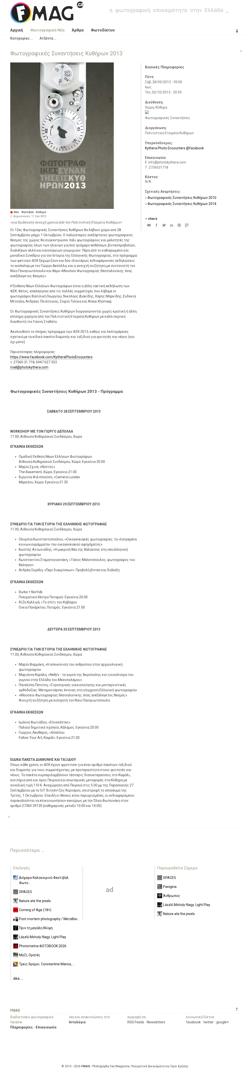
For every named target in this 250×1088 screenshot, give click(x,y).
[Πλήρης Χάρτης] (147, 113)
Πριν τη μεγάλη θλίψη (36, 928)
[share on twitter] (164, 225)
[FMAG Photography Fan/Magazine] (46, 19)
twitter (208, 1022)
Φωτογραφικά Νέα (47, 30)
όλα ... (18, 978)
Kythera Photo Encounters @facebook (174, 148)
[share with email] (149, 225)
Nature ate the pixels (35, 901)
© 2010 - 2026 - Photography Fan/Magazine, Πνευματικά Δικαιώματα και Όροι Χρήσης (125, 1066)
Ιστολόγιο (77, 1022)
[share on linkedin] (171, 225)
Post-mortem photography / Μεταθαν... (49, 919)
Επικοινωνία (46, 1027)
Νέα (16, 212)
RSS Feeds (135, 1022)
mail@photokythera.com (29, 367)
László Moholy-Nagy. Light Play (42, 937)
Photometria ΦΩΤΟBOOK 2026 (42, 946)
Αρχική (16, 30)
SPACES (25, 892)
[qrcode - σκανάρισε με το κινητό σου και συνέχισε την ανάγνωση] (186, 225)
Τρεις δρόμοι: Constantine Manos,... (46, 964)
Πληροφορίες (21, 1027)
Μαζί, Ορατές (29, 955)
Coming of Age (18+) (35, 910)
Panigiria (170, 887)
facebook (193, 1022)
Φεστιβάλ (27, 212)
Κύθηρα (41, 212)
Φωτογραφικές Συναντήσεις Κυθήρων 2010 (181, 198)
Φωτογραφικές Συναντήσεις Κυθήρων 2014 (181, 204)
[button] (21, 38)
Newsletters (156, 1022)
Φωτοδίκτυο (103, 30)
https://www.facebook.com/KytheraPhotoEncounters (51, 357)
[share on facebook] (156, 225)
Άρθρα (77, 30)
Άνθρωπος (171, 896)
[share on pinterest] (179, 225)
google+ (222, 1022)
